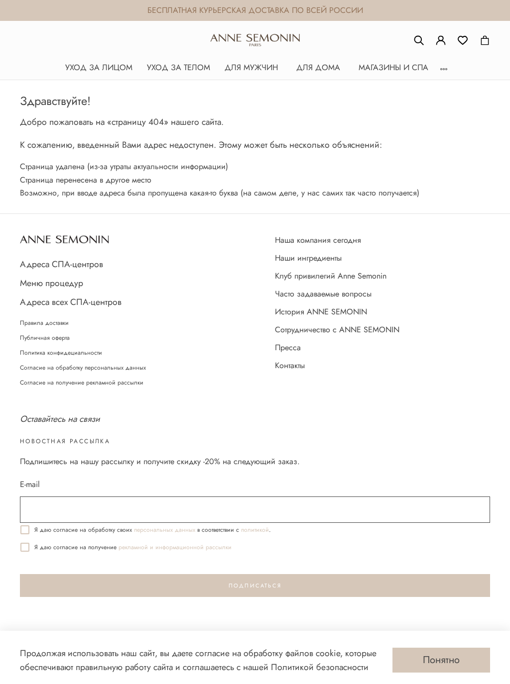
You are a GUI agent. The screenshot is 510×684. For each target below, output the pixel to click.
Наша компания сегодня (318, 240)
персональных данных (164, 529)
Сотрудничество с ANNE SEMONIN (337, 329)
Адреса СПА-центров (61, 264)
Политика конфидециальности (61, 352)
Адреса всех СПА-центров (71, 301)
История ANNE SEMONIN (321, 311)
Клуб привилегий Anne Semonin (330, 276)
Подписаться (255, 585)
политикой (255, 529)
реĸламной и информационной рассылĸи (175, 547)
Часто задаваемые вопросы (323, 293)
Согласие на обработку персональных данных (83, 367)
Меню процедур (51, 283)
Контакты (290, 365)
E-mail (30, 484)
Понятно (441, 660)
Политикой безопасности (320, 667)
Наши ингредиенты (308, 258)
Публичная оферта (45, 337)
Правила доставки (44, 322)
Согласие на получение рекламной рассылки (81, 382)
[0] (462, 40)
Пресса (288, 347)
